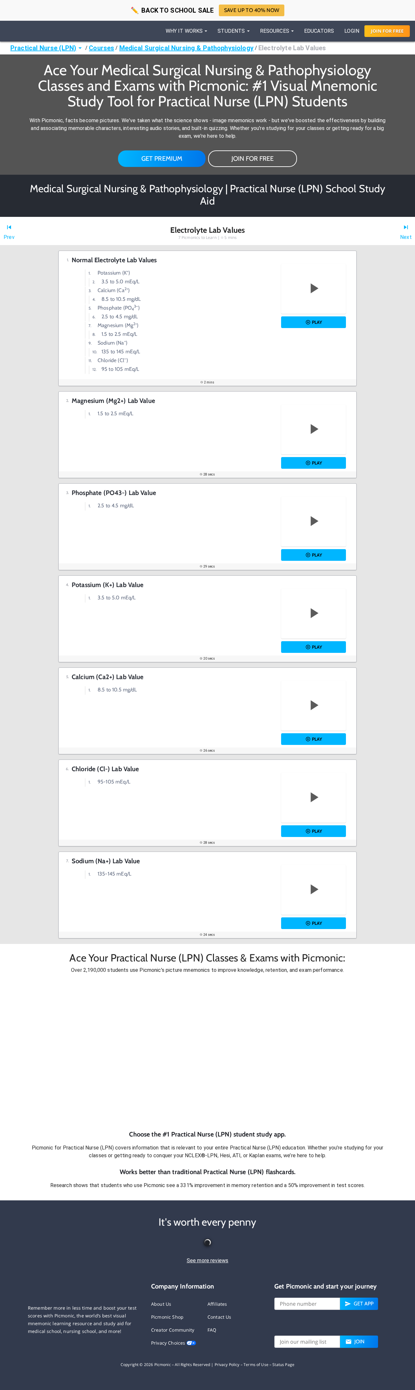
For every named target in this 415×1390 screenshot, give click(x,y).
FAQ (212, 1330)
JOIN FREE (387, 31)
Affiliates (217, 1304)
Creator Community (173, 1330)
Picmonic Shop (167, 1317)
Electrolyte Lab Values (292, 48)
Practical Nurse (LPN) (43, 48)
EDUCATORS (319, 31)
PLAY (317, 322)
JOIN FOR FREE (252, 158)
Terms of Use (255, 1364)
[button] (207, 1052)
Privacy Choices (168, 1343)
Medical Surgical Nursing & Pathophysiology (186, 48)
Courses (101, 48)
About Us (161, 1304)
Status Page (283, 1364)
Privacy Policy (227, 1364)
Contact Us (219, 1317)
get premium (162, 158)
